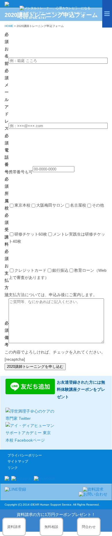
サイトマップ (17, 461)
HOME (9, 26)
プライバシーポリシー (24, 455)
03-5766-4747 (35, 18)
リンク (12, 468)
